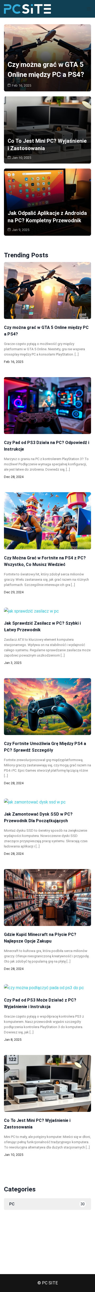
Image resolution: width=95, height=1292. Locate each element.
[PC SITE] (27, 8)
